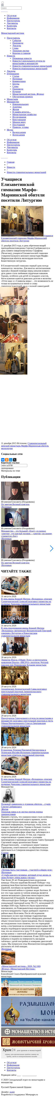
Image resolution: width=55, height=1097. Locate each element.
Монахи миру (19, 122)
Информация (13, 18)
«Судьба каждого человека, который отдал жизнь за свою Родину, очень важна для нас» (26, 876)
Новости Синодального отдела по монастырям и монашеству (28, 62)
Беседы (15, 84)
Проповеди (17, 43)
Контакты (11, 28)
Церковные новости (22, 58)
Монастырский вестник (12, 33)
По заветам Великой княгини (15, 504)
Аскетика (17, 107)
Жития (15, 109)
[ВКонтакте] (3, 459)
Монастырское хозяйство (24, 114)
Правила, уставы (20, 127)
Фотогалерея (18, 135)
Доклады (16, 45)
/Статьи (4, 852)
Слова (15, 48)
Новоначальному (20, 104)
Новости (11, 56)
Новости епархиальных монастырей (29, 68)
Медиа (10, 130)
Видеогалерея (19, 132)
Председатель (13, 20)
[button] (52, 548)
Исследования (19, 117)
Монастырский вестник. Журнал (28, 94)
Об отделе (11, 15)
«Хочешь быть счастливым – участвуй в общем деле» (26, 870)
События (16, 40)
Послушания (18, 124)
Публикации (13, 73)
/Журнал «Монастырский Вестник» (18, 969)
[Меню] (2, 5)
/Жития (4, 809)
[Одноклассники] (6, 459)
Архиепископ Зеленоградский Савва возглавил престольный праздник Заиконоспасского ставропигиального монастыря (24, 691)
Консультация (19, 119)
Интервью (17, 79)
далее (12, 1092)
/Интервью (6, 507)
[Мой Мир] (10, 459)
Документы (12, 23)
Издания (16, 91)
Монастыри (12, 99)
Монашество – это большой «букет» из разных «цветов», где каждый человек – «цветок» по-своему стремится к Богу (26, 533)
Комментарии (19, 81)
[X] (14, 459)
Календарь (12, 26)
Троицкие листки (20, 50)
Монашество (13, 101)
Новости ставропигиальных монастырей (32, 66)
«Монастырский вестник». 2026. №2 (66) (21, 966)
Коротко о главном (21, 53)
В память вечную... (21, 112)
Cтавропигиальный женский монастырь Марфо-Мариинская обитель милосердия (25, 446)
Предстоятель (13, 38)
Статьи (15, 76)
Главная (10, 162)
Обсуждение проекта (22, 96)
